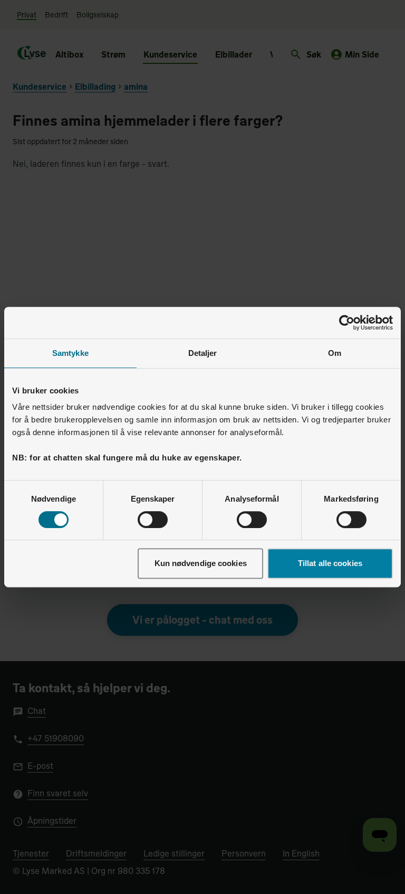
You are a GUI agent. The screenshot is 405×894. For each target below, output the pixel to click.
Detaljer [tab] (202, 353)
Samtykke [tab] (70, 353)
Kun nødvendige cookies (201, 563)
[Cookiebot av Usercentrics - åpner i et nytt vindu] (347, 323)
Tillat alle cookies (330, 563)
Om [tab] (334, 353)
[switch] (153, 519)
